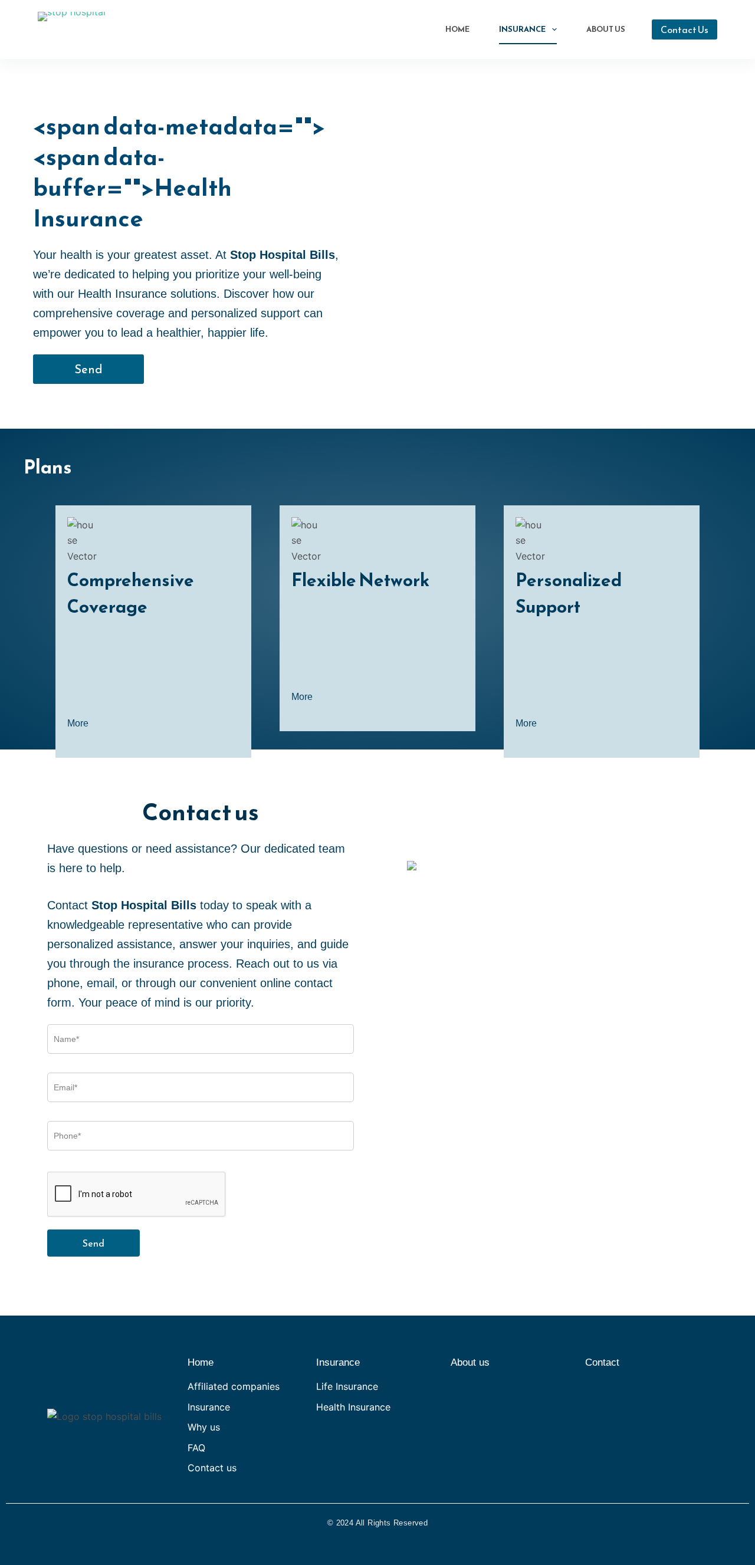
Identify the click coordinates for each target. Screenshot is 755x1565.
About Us (605, 29)
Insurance (522, 29)
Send (93, 1243)
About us (470, 1362)
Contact (602, 1362)
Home (457, 29)
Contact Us (684, 29)
